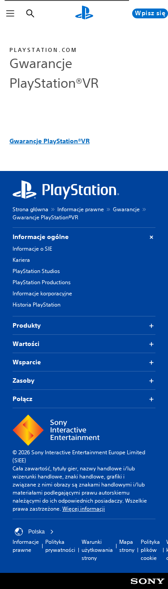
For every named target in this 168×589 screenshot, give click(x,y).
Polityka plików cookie (150, 550)
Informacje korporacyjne (42, 293)
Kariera (21, 260)
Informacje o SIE (32, 248)
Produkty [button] (27, 325)
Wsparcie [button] (27, 362)
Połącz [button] (22, 399)
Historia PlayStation (36, 304)
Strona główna (30, 209)
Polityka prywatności (60, 546)
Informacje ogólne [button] (41, 237)
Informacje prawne (80, 209)
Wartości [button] (26, 344)
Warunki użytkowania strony (97, 550)
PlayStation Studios (36, 271)
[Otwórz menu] (10, 13)
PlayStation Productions (42, 282)
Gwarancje (126, 209)
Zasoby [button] (23, 380)
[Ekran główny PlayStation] (84, 13)
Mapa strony (126, 546)
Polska (36, 532)
